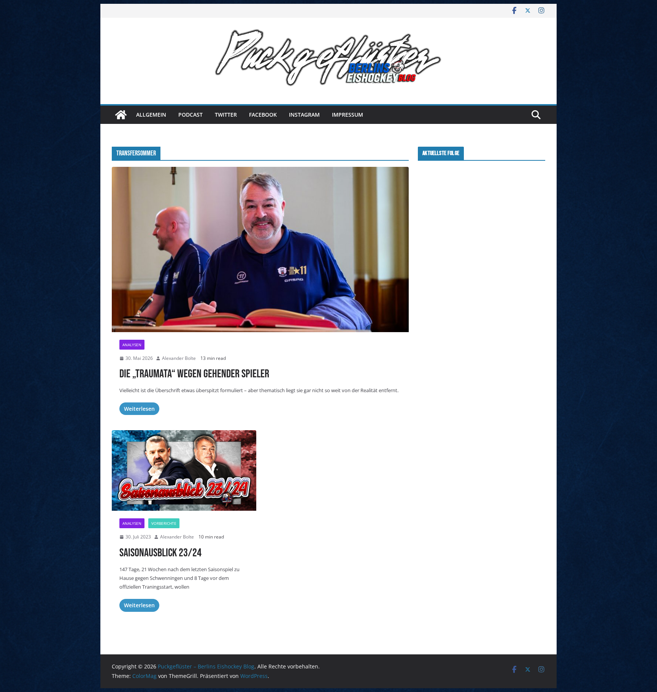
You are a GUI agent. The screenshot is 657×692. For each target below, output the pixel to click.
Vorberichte (163, 523)
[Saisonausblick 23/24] (184, 470)
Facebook (263, 114)
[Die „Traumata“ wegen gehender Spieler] (260, 249)
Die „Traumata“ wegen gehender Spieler (194, 374)
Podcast (190, 114)
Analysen (131, 344)
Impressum (347, 114)
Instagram (304, 114)
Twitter (226, 114)
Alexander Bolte (179, 358)
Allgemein (151, 114)
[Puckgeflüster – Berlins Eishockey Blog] (121, 115)
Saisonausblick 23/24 (160, 553)
